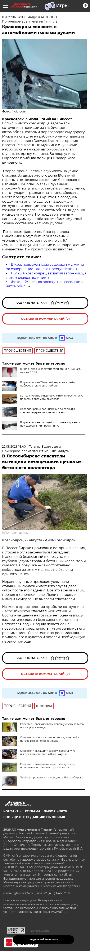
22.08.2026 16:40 (14, 446)
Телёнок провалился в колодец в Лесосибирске (51, 777)
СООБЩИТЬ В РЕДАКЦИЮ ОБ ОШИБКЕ (34, 817)
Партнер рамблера (39, 931)
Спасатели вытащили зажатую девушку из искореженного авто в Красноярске (47, 752)
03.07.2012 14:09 (13, 17)
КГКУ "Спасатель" (15, 533)
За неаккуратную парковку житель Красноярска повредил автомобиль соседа (52, 397)
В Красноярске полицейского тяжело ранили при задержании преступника (50, 424)
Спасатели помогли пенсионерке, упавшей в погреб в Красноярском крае (49, 739)
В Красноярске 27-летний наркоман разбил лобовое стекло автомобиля (48, 384)
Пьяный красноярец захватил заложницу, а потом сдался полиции (46, 275)
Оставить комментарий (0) (45, 319)
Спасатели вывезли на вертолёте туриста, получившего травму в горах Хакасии (47, 766)
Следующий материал (43, 939)
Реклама (32, 811)
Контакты (12, 811)
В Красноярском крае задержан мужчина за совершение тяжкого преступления (45, 267)
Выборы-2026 (55, 811)
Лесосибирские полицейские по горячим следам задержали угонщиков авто (47, 410)
